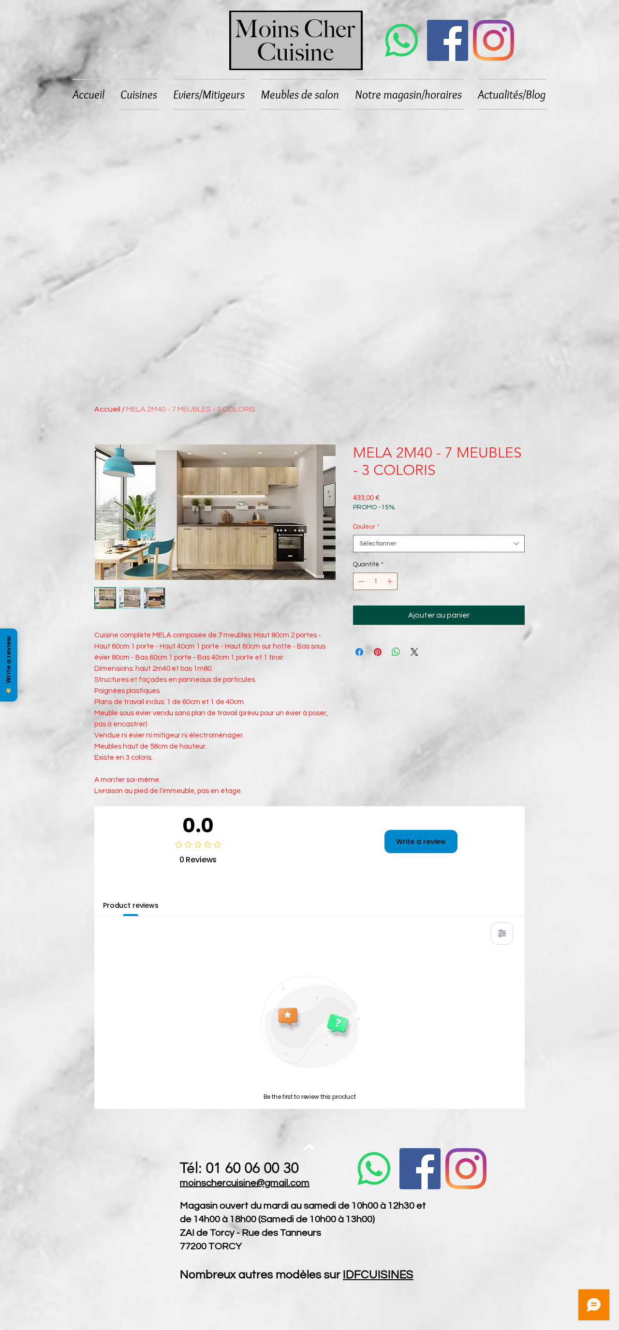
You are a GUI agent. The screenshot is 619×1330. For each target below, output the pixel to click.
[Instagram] (493, 40)
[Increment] (391, 581)
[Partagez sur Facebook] (359, 652)
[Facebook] (447, 40)
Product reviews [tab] (131, 905)
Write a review (421, 841)
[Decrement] (360, 581)
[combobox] (439, 543)
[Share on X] (414, 652)
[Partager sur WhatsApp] (396, 652)
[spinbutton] (375, 581)
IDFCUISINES (378, 1275)
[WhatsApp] (401, 40)
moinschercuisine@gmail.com (245, 1183)
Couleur (366, 526)
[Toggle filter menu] (502, 933)
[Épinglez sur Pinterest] (377, 652)
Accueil (107, 409)
